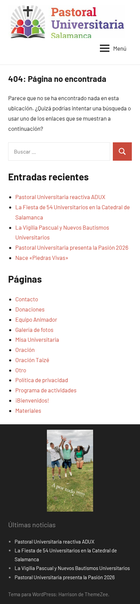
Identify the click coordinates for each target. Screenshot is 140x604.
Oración (25, 349)
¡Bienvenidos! (32, 400)
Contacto (26, 299)
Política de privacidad (41, 379)
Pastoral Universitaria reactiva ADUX (60, 196)
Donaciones (30, 309)
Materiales (28, 410)
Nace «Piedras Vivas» (41, 257)
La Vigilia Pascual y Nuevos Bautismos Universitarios (72, 568)
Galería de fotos (34, 329)
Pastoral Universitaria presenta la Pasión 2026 (71, 247)
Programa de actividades (45, 390)
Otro (20, 370)
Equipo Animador (36, 319)
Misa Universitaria (37, 339)
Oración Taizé (32, 359)
